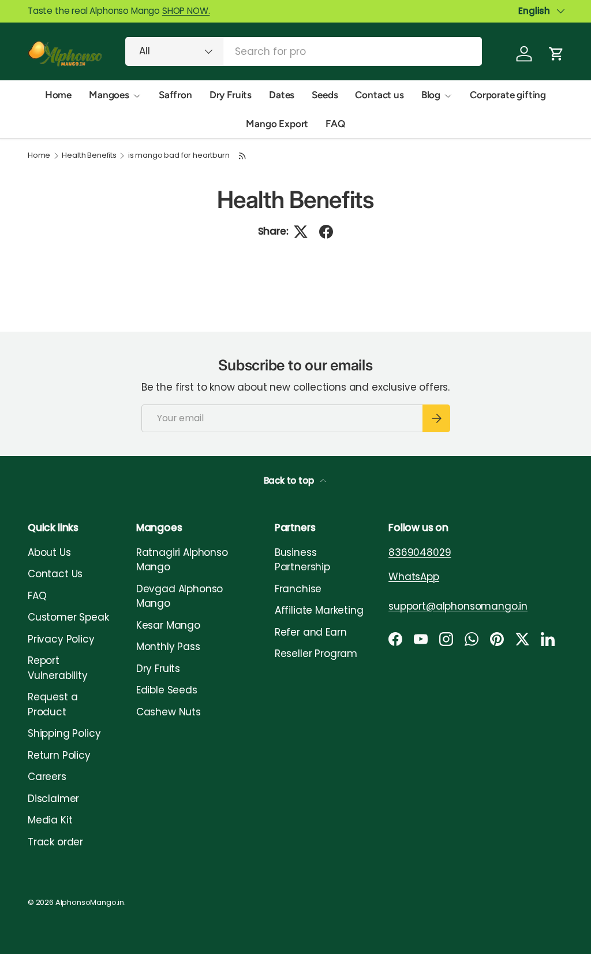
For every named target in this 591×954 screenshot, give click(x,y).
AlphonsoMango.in (89, 902)
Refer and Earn (311, 632)
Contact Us (55, 574)
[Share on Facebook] (326, 231)
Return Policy (59, 755)
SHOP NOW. (186, 11)
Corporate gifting (508, 95)
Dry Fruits (231, 95)
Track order (55, 842)
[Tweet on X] (300, 231)
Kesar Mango (168, 625)
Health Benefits (89, 155)
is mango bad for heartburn (179, 155)
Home (58, 95)
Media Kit (50, 820)
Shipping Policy (64, 733)
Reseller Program (316, 653)
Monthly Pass (168, 647)
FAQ (335, 123)
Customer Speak (68, 617)
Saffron (175, 95)
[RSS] (242, 155)
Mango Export (277, 123)
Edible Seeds (166, 690)
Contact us (379, 95)
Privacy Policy (61, 639)
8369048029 (419, 552)
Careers (47, 777)
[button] (556, 53)
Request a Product (52, 704)
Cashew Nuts (168, 712)
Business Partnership (302, 559)
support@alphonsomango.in (458, 606)
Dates (281, 95)
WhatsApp (413, 577)
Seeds (325, 95)
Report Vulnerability (58, 668)
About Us (49, 552)
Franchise (298, 589)
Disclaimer (53, 798)
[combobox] (303, 51)
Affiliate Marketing (319, 610)
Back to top (290, 480)
